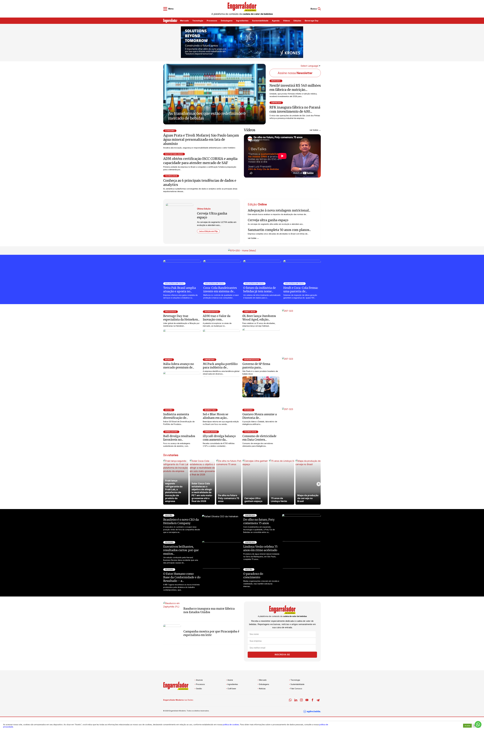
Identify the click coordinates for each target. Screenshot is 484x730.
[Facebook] (312, 700)
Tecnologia (197, 20)
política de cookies (231, 724)
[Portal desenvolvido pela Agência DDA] (312, 711)
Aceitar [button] (467, 726)
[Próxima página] (260, 120)
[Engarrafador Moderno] (242, 6)
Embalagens (227, 20)
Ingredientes (242, 20)
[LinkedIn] (295, 700)
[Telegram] (318, 700)
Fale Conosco (296, 688)
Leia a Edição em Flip (208, 231)
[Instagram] (301, 700)
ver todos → (315, 130)
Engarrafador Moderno (177, 711)
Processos (212, 20)
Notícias (262, 688)
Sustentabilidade (260, 20)
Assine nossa (295, 73)
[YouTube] (306, 700)
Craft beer (232, 688)
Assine (230, 680)
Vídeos (286, 20)
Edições (297, 20)
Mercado (184, 20)
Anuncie (199, 680)
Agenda (275, 20)
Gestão (199, 688)
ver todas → (253, 238)
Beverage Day (311, 20)
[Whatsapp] (290, 700)
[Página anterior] (260, 115)
